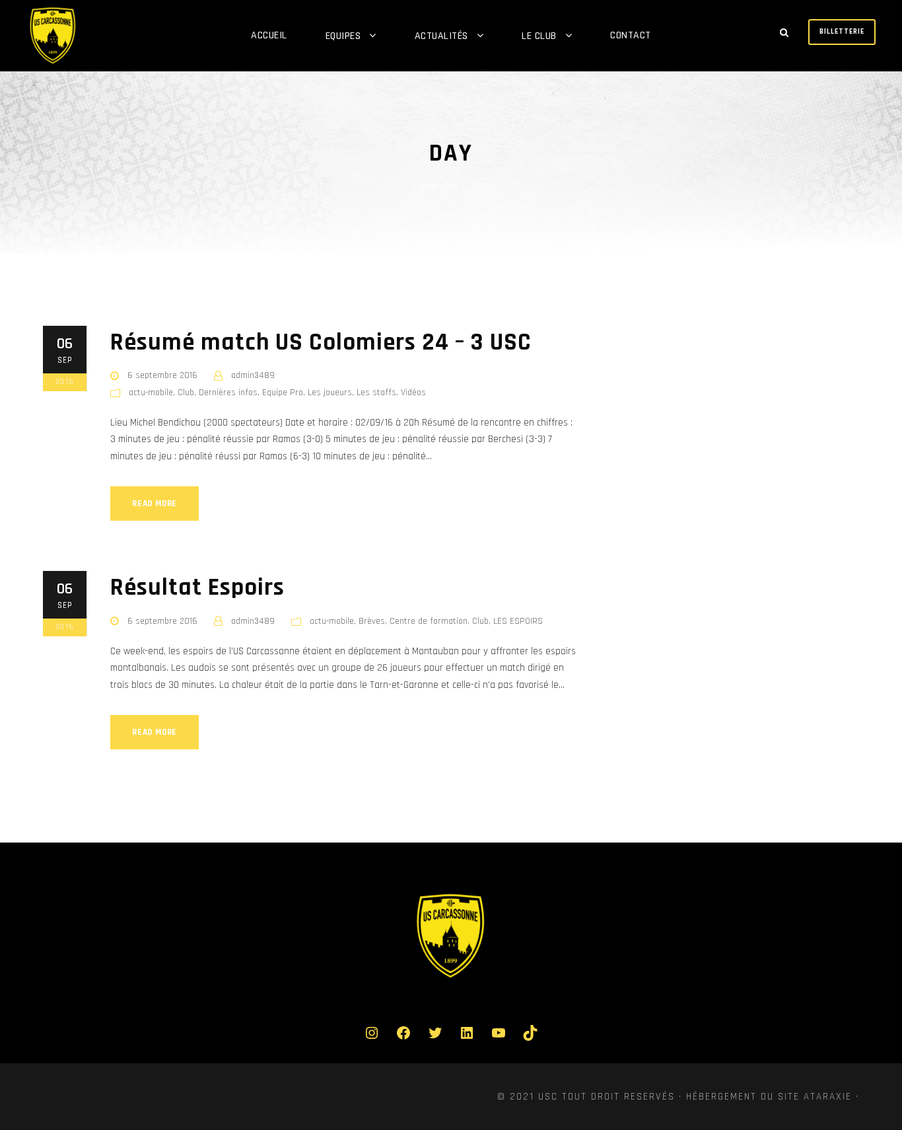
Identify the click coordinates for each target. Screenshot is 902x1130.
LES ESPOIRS (518, 621)
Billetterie (841, 31)
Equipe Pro (282, 392)
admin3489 (253, 375)
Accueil (269, 35)
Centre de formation (429, 621)
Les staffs (376, 392)
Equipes (343, 36)
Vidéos (413, 392)
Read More (154, 503)
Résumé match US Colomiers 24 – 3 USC (321, 342)
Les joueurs (330, 392)
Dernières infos (228, 392)
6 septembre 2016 (162, 375)
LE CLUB (539, 36)
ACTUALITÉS (441, 36)
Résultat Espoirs (197, 587)
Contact (630, 35)
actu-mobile (151, 392)
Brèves (372, 621)
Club (186, 392)
